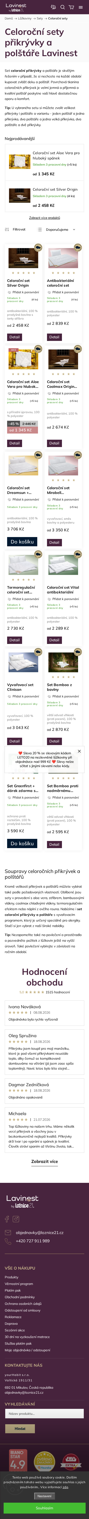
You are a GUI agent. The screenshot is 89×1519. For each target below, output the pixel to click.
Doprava (11, 1323)
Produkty (11, 1277)
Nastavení (44, 1496)
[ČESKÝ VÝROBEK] (23, 258)
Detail (14, 337)
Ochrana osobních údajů (23, 1304)
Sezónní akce (15, 1330)
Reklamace (13, 1317)
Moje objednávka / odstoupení (27, 1350)
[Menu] (80, 7)
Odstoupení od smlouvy (22, 1310)
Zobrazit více (44, 1161)
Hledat (20, 1429)
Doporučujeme (57, 229)
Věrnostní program (19, 1284)
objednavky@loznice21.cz (40, 1232)
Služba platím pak (18, 1343)
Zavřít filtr (15, 229)
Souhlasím (44, 1508)
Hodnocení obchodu (44, 977)
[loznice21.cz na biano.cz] (18, 1462)
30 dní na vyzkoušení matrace (27, 1337)
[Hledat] (62, 7)
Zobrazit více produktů (44, 218)
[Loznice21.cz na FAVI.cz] (71, 1462)
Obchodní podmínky (20, 1297)
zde (65, 1487)
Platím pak (13, 1290)
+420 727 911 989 (33, 1240)
